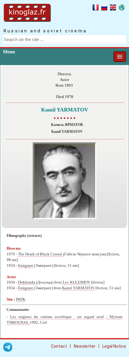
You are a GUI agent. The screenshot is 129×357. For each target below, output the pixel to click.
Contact (59, 346)
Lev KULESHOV (76, 282)
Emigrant (26, 265)
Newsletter (84, 346)
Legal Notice (114, 346)
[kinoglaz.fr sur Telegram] (8, 348)
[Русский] (104, 8)
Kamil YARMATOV (78, 288)
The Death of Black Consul (40, 254)
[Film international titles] (121, 8)
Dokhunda (27, 282)
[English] (113, 8)
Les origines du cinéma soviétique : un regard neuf (57, 317)
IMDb (21, 299)
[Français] (95, 8)
